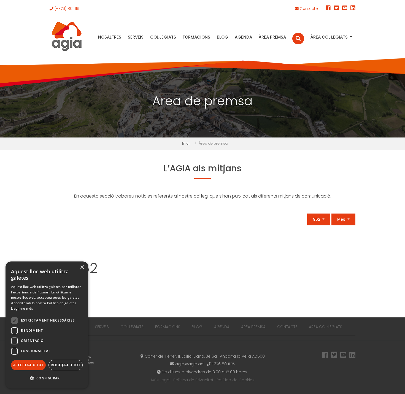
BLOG (222, 37)
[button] (47, 378)
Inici (185, 143)
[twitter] (336, 8)
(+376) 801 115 (66, 8)
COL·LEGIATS (163, 37)
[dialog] (47, 324)
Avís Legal (160, 380)
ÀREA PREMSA (272, 37)
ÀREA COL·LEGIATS (329, 37)
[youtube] (344, 8)
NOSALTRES (109, 37)
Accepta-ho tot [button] (28, 365)
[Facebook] (328, 8)
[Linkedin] (352, 8)
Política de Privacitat (193, 380)
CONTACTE (287, 327)
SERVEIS (136, 37)
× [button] (82, 267)
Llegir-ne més (22, 308)
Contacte (308, 8)
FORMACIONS (196, 37)
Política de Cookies (236, 380)
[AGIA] (67, 37)
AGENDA (243, 37)
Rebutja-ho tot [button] (65, 365)
